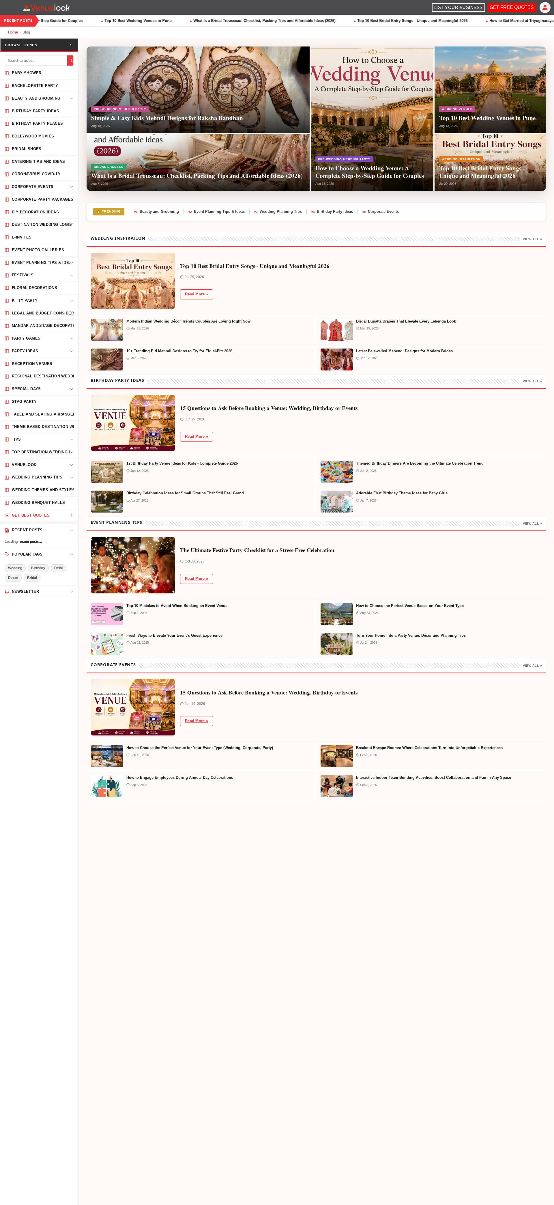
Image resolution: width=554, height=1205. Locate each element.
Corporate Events (380, 211)
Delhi (58, 568)
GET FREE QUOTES (512, 7)
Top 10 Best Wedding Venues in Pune (124, 20)
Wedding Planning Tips (278, 211)
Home (13, 32)
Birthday (38, 568)
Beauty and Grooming (156, 211)
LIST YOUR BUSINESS (458, 7)
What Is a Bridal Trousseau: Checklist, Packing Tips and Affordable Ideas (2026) (250, 20)
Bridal (32, 578)
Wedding (15, 568)
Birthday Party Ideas (332, 211)
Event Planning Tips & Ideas (216, 211)
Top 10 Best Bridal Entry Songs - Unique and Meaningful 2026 (398, 20)
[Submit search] (72, 60)
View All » (532, 239)
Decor (13, 578)
